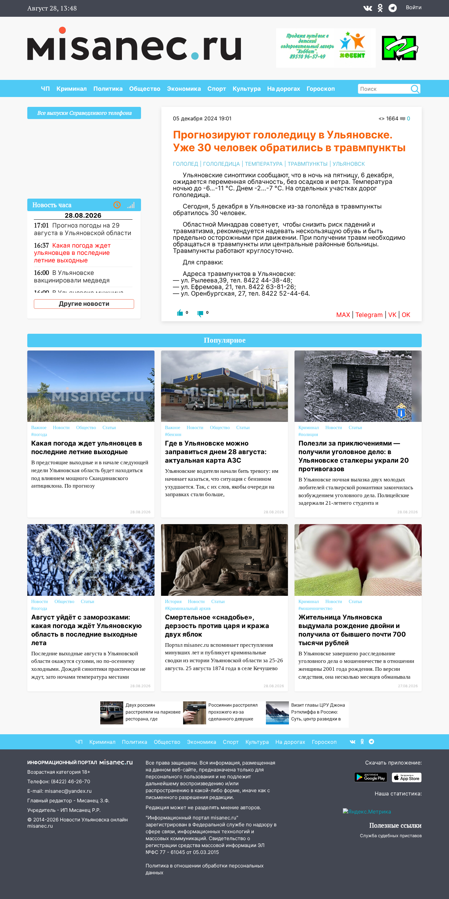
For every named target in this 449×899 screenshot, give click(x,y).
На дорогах (283, 88)
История (173, 601)
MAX (343, 315)
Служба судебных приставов (391, 835)
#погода (39, 434)
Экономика (184, 88)
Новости (61, 427)
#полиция (308, 434)
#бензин (173, 434)
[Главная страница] (134, 40)
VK (392, 315)
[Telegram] (393, 9)
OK (406, 315)
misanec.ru (40, 826)
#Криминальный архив (188, 608)
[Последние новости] (117, 205)
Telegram (369, 315)
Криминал (72, 88)
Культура (247, 88)
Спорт (216, 88)
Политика (108, 88)
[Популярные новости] (130, 205)
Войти (414, 7)
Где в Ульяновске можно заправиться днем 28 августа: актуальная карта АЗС (216, 451)
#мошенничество (315, 608)
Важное (38, 427)
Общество (144, 88)
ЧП (45, 88)
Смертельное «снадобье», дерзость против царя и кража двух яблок (217, 625)
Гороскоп (321, 88)
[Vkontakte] (367, 9)
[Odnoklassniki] (380, 9)
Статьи (109, 427)
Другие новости (84, 303)
